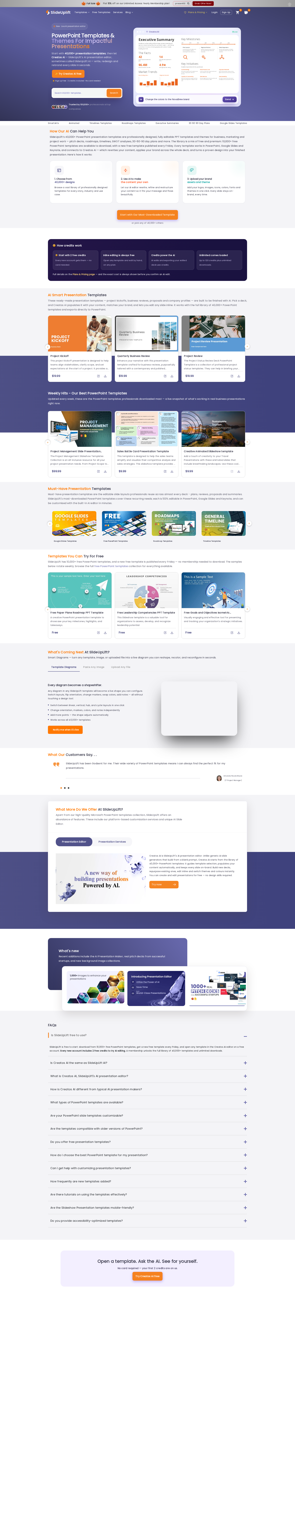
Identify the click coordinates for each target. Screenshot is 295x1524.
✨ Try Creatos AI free (68, 73)
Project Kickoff (59, 356)
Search (114, 92)
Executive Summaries (167, 123)
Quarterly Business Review (133, 356)
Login (215, 12)
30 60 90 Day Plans (199, 123)
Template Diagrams (63, 667)
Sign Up (226, 12)
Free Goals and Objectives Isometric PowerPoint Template (207, 614)
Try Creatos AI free (147, 1276)
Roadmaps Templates (134, 123)
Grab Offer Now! (203, 3)
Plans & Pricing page (84, 274)
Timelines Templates (100, 123)
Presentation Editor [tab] (74, 841)
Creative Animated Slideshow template (208, 451)
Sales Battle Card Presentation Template (143, 451)
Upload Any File (120, 667)
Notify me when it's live (66, 729)
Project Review (193, 356)
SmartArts (53, 123)
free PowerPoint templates (111, 566)
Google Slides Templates (233, 123)
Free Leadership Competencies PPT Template (146, 612)
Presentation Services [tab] (112, 841)
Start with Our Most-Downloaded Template (147, 214)
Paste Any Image (93, 667)
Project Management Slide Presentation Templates (75, 453)
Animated (74, 123)
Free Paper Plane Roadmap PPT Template (76, 612)
